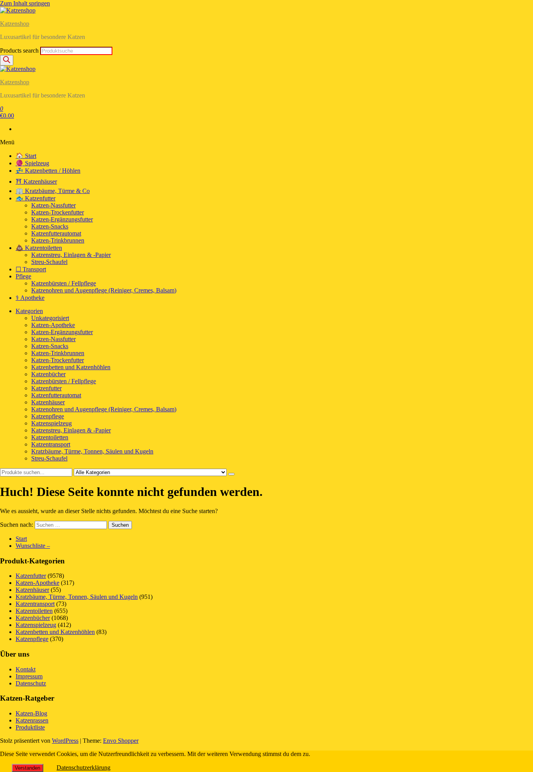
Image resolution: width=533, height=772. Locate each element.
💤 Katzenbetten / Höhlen (48, 170)
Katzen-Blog (31, 713)
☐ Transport (31, 269)
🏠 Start (26, 155)
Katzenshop (14, 23)
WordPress (65, 740)
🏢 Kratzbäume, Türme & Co (53, 191)
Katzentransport (50, 444)
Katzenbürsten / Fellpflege (63, 283)
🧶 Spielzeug (32, 163)
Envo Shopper (121, 740)
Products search (20, 50)
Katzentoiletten (49, 437)
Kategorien (29, 311)
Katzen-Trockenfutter (57, 212)
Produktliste (30, 727)
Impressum (29, 676)
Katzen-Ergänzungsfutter (62, 219)
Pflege (23, 276)
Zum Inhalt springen (25, 3)
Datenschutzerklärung (83, 767)
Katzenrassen (32, 720)
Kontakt (26, 669)
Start (21, 538)
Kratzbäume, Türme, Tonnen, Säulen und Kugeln (92, 451)
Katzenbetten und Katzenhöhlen (70, 367)
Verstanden (27, 768)
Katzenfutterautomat (56, 233)
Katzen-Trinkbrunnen (57, 240)
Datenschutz (31, 683)
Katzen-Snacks (49, 226)
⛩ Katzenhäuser (36, 181)
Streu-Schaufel (49, 262)
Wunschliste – (33, 545)
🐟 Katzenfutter (35, 198)
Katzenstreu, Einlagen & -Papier (71, 254)
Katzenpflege (47, 416)
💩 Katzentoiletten (39, 247)
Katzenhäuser (48, 402)
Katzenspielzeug (51, 423)
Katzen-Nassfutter (53, 205)
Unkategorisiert (50, 318)
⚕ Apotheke (30, 297)
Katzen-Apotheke (53, 325)
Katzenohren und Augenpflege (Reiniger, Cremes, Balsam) (103, 290)
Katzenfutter (46, 388)
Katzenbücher (48, 374)
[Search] (6, 60)
